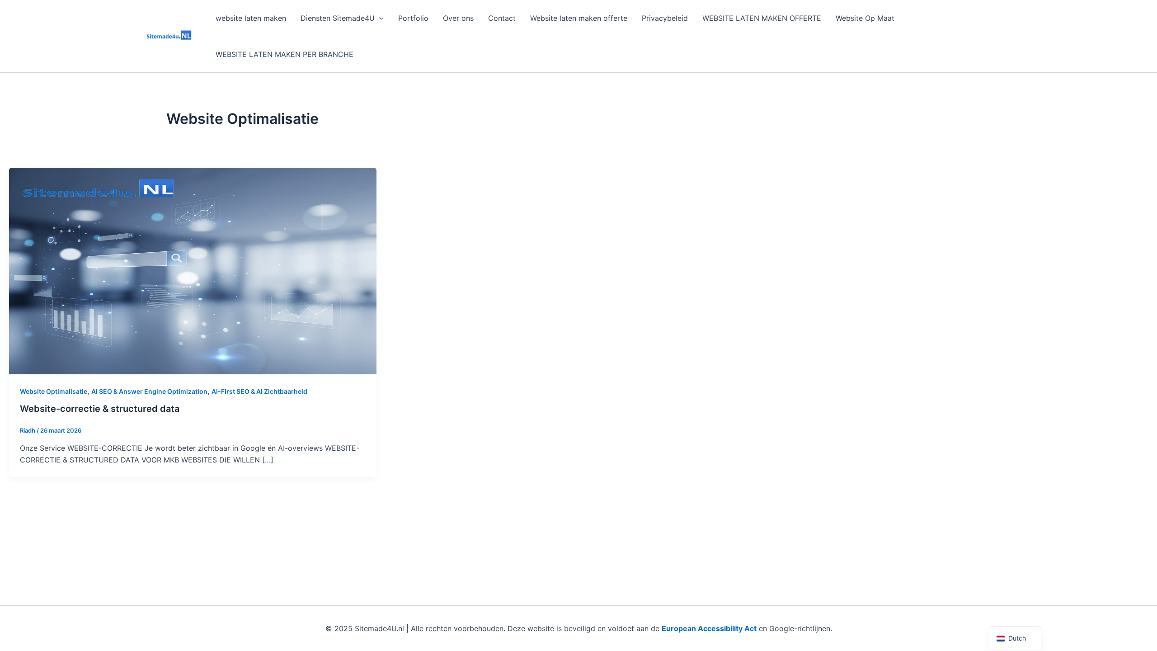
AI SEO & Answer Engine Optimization (149, 391)
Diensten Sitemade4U (338, 18)
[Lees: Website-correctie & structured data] (192, 270)
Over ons (458, 18)
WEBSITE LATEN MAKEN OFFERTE (761, 18)
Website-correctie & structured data (99, 408)
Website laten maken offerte (578, 18)
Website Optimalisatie (53, 391)
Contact (502, 18)
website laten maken (251, 18)
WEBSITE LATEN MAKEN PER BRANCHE (284, 54)
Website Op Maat (865, 18)
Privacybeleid (665, 18)
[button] (379, 18)
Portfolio (413, 18)
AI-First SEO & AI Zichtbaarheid (259, 391)
